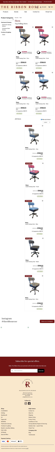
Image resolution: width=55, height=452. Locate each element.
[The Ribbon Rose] (11, 7)
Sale (25, 12)
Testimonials (32, 434)
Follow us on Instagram (47, 321)
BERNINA (3, 421)
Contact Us (36, 12)
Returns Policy (32, 417)
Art (2, 417)
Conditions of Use (33, 421)
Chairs (3, 34)
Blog (30, 432)
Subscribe (40, 370)
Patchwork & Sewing (6, 22)
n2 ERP (27, 448)
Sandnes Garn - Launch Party (36, 426)
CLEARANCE (4, 410)
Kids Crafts (4, 430)
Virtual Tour (48, 12)
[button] (43, 7)
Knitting (3, 413)
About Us (31, 413)
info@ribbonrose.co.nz (27, 397)
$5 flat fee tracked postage (35, 2)
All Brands (3, 432)
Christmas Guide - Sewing (6, 29)
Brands (16, 12)
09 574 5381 (49, 2)
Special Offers (4, 434)
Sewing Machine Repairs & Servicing (38, 423)
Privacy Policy (32, 419)
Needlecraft (4, 415)
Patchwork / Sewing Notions (6, 25)
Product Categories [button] (7, 18)
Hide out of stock (46, 119)
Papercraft (3, 419)
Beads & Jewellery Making (7, 428)
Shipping (31, 415)
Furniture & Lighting (6, 32)
